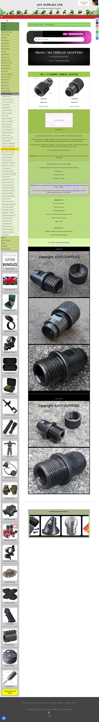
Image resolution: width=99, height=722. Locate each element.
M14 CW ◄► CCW (6, 176)
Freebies (67, 702)
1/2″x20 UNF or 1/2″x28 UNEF (72, 190)
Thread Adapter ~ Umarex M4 (8, 212)
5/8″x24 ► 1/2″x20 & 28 (7, 113)
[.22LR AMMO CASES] (9, 392)
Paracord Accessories (6, 76)
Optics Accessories (5, 34)
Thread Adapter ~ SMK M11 (8, 209)
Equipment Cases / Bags (6, 62)
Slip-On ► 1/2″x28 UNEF (7, 121)
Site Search (45, 702)
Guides (3, 29)
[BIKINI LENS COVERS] (9, 476)
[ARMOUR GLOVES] (9, 497)
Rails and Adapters (5, 40)
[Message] (97, 29)
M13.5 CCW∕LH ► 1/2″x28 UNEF (9, 174)
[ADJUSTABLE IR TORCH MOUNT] (9, 350)
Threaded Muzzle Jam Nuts (8, 232)
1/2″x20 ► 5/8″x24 (6, 104)
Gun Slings (3, 51)
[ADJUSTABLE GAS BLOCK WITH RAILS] (9, 643)
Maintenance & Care (5, 60)
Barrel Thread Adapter (6, 93)
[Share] (97, 38)
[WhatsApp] (97, 32)
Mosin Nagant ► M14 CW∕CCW (8, 204)
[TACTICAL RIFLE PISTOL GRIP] (9, 622)
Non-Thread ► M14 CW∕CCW (8, 196)
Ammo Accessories (5, 65)
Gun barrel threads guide (62, 60)
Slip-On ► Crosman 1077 (7, 138)
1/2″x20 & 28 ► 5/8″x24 (7, 110)
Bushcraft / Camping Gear (7, 74)
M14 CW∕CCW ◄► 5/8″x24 (8, 187)
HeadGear (3, 237)
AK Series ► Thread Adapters (8, 146)
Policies (74, 702)
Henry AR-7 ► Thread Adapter (8, 143)
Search (65, 34)
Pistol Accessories (5, 79)
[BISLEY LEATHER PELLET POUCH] (9, 664)
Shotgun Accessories (6, 91)
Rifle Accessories (5, 88)
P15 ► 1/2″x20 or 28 (6, 168)
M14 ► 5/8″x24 (5, 115)
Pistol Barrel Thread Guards (8, 229)
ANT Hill (3, 23)
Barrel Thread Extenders (7, 218)
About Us (29, 702)
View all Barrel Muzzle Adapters (76, 34)
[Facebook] (97, 19)
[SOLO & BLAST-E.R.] (9, 434)
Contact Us (37, 702)
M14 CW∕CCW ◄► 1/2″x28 (8, 179)
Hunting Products (5, 85)
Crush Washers (5, 234)
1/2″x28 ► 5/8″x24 (6, 107)
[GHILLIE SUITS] (9, 455)
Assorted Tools (4, 71)
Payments (53, 702)
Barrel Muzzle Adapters (38, 24)
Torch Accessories (5, 57)
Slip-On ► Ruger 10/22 (7, 127)
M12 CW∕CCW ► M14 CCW (8, 171)
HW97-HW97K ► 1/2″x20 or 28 (8, 162)
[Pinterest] (97, 25)
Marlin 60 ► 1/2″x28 (6, 198)
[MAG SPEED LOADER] (9, 413)
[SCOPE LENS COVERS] (9, 329)
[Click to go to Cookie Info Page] (95, 5)
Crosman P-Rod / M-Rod (7, 157)
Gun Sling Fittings (5, 54)
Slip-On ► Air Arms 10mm (7, 129)
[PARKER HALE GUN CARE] (9, 538)
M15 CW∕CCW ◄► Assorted (8, 190)
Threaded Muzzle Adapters (62, 242)
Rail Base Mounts (5, 43)
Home (23, 702)
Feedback (60, 702)
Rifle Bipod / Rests (5, 46)
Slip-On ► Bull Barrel (6, 140)
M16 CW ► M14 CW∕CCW (7, 193)
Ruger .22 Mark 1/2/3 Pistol (7, 207)
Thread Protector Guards (7, 221)
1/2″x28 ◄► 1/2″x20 (6, 96)
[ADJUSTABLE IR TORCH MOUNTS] (9, 559)
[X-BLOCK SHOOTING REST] (9, 601)
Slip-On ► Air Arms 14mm (7, 132)
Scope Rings (4, 37)
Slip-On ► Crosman (6, 135)
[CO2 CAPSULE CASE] (9, 371)
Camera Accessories (5, 240)
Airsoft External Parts (6, 68)
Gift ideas (3, 243)
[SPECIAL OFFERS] (9, 267)
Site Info (3, 26)
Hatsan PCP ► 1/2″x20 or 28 (8, 165)
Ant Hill (30, 24)
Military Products (5, 82)
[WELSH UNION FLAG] (9, 288)
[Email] (97, 35)
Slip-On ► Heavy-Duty (7, 124)
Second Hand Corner (5, 248)
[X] (97, 22)
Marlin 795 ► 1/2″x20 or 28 (8, 201)
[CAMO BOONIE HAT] (9, 580)
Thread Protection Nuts (7, 223)
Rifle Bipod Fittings (5, 48)
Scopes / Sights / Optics (6, 32)
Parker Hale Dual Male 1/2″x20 (8, 215)
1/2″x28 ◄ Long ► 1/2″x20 (7, 99)
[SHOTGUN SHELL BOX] (9, 309)
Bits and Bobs (4, 246)
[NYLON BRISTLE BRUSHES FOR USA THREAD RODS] (9, 685)
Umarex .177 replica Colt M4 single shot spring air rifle (66, 185)
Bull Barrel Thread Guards (7, 226)
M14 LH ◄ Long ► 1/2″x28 (8, 185)
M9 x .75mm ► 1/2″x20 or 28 (8, 151)
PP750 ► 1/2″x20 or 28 (7, 160)
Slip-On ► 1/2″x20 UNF (7, 118)
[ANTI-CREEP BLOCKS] (9, 517)
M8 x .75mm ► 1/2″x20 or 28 (8, 149)
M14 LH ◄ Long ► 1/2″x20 (8, 182)
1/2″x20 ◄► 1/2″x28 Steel (7, 102)
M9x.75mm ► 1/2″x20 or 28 (8, 154)
